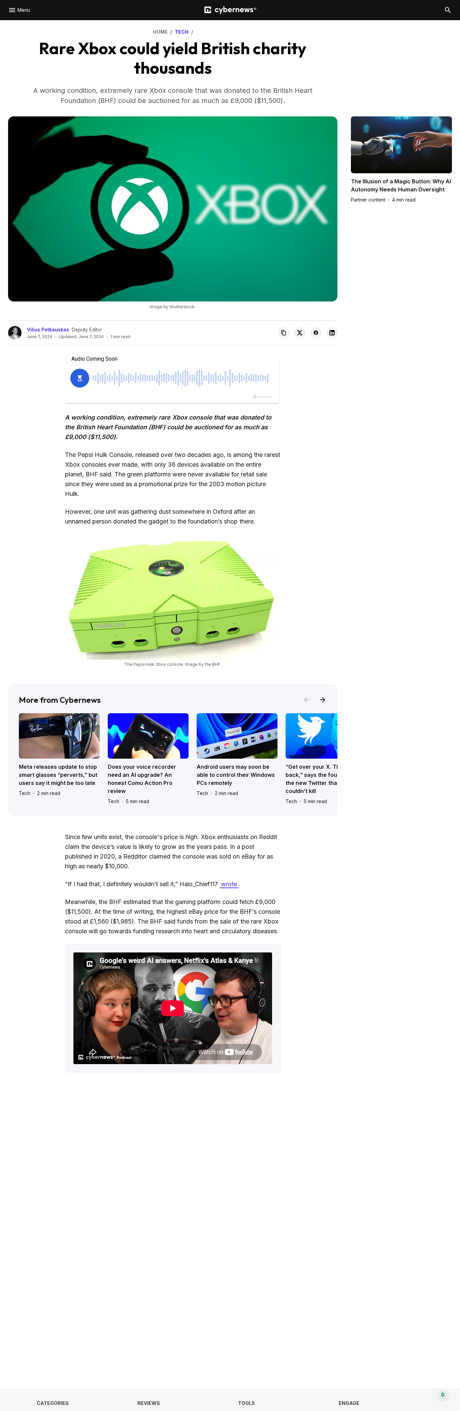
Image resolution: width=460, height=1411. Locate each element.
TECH (182, 32)
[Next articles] (323, 700)
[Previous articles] (306, 700)
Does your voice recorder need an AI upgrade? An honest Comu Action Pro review (142, 778)
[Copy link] (283, 332)
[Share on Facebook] (315, 332)
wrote (229, 884)
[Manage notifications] (442, 1394)
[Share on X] (299, 332)
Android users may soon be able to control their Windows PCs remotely (236, 774)
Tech (24, 793)
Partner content (368, 200)
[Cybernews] (230, 10)
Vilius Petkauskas (48, 329)
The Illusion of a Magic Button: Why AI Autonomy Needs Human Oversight (401, 185)
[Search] (448, 10)
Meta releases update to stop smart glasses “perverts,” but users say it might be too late (58, 774)
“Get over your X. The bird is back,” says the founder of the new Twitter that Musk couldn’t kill (323, 778)
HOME (160, 32)
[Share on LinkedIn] (332, 332)
